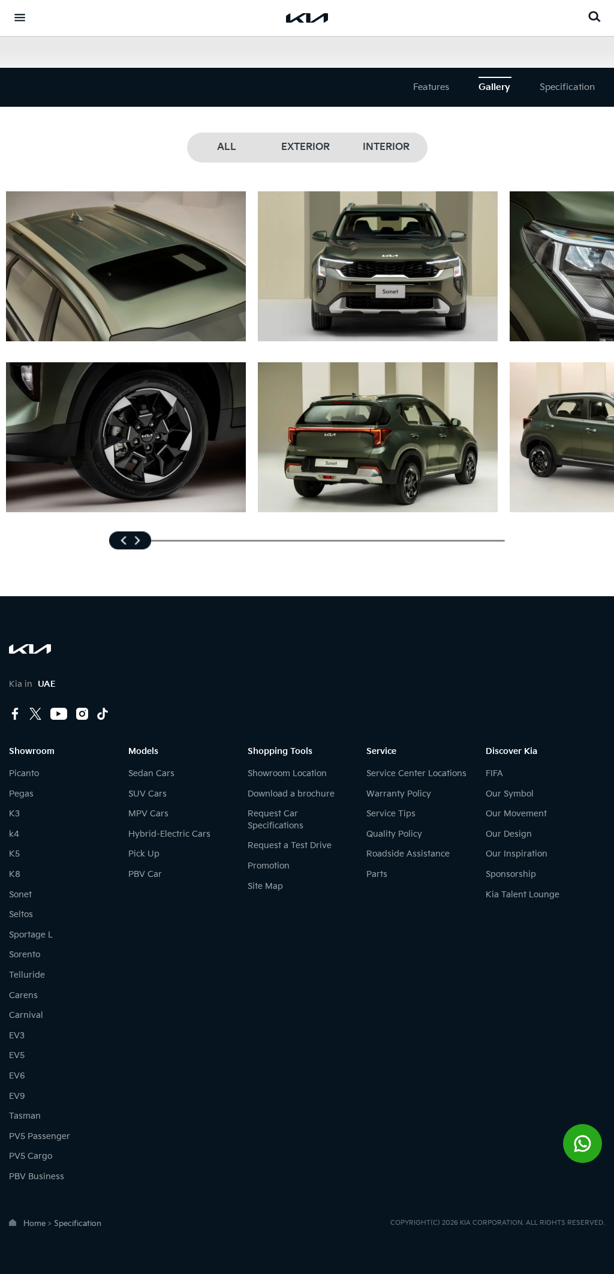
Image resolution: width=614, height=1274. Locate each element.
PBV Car (145, 874)
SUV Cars (147, 794)
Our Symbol (510, 794)
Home (34, 1223)
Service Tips (391, 814)
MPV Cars (148, 814)
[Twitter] (35, 715)
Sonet (20, 895)
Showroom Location (287, 773)
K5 (14, 854)
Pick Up (143, 854)
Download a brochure (291, 794)
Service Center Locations (416, 773)
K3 (14, 814)
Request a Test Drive (290, 845)
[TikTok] (103, 714)
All (226, 147)
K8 (14, 874)
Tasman (25, 1116)
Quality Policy (394, 834)
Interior (386, 147)
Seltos (21, 914)
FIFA (494, 773)
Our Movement (516, 814)
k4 (14, 834)
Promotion (269, 866)
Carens (23, 995)
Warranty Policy (398, 794)
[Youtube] (59, 715)
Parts (376, 874)
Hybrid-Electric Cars (169, 834)
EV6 (17, 1076)
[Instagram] (82, 715)
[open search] (594, 16)
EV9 (17, 1096)
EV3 (17, 1035)
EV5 (17, 1055)
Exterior (305, 147)
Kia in (32, 684)
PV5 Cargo (30, 1156)
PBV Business (36, 1176)
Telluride (27, 975)
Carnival (26, 1015)
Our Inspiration (516, 854)
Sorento (24, 955)
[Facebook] (15, 715)
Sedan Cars (151, 773)
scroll (130, 540)
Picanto (24, 773)
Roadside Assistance (408, 854)
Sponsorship (511, 874)
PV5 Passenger (39, 1136)
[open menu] (20, 17)
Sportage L (31, 935)
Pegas (21, 794)
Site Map (265, 886)
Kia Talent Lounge (522, 895)
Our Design (509, 834)
